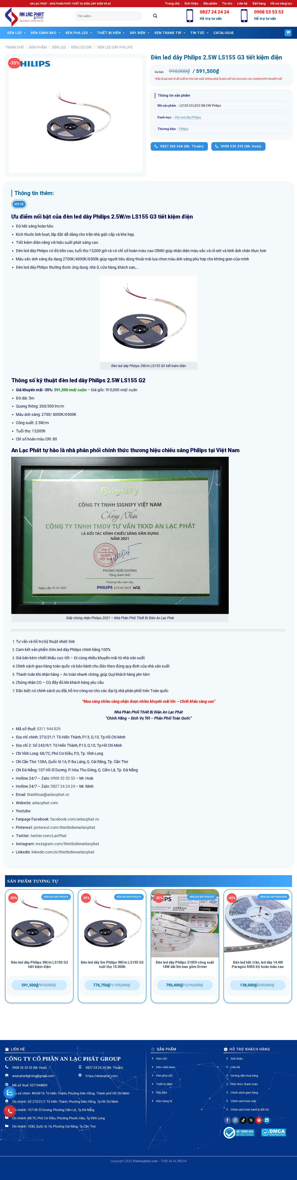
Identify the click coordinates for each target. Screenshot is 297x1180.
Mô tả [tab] (18, 204)
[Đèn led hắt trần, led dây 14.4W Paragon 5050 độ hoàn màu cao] (258, 923)
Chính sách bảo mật (243, 1098)
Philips (183, 129)
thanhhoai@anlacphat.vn (48, 794)
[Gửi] (155, 16)
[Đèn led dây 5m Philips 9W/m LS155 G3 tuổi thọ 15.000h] (112, 923)
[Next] (292, 956)
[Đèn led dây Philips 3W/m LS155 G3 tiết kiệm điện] (39, 923)
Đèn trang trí (164, 1098)
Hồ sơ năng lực (281, 3)
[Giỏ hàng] (288, 33)
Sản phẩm (210, 3)
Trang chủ (172, 3)
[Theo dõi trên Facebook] (227, 1118)
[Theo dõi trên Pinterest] (259, 1118)
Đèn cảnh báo (43, 33)
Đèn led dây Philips (115, 47)
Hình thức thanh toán (244, 1081)
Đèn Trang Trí (167, 33)
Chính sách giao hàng (244, 1090)
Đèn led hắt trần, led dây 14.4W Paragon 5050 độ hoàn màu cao (258, 964)
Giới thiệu (191, 3)
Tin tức (227, 3)
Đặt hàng (259, 3)
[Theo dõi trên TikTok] (243, 1118)
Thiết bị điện (109, 33)
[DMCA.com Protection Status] (273, 1130)
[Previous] (5, 956)
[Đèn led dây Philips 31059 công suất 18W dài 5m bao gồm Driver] (185, 923)
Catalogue (224, 33)
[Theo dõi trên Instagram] (235, 1118)
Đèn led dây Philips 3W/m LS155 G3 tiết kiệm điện (39, 964)
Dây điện (137, 33)
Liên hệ (242, 3)
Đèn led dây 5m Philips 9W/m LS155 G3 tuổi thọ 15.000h (112, 964)
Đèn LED (14, 33)
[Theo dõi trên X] (251, 1118)
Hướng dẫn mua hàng (244, 1073)
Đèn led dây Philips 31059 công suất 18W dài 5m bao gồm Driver (185, 964)
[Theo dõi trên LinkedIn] (266, 1118)
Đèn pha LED (76, 33)
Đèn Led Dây (81, 47)
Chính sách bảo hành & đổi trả (250, 1107)
